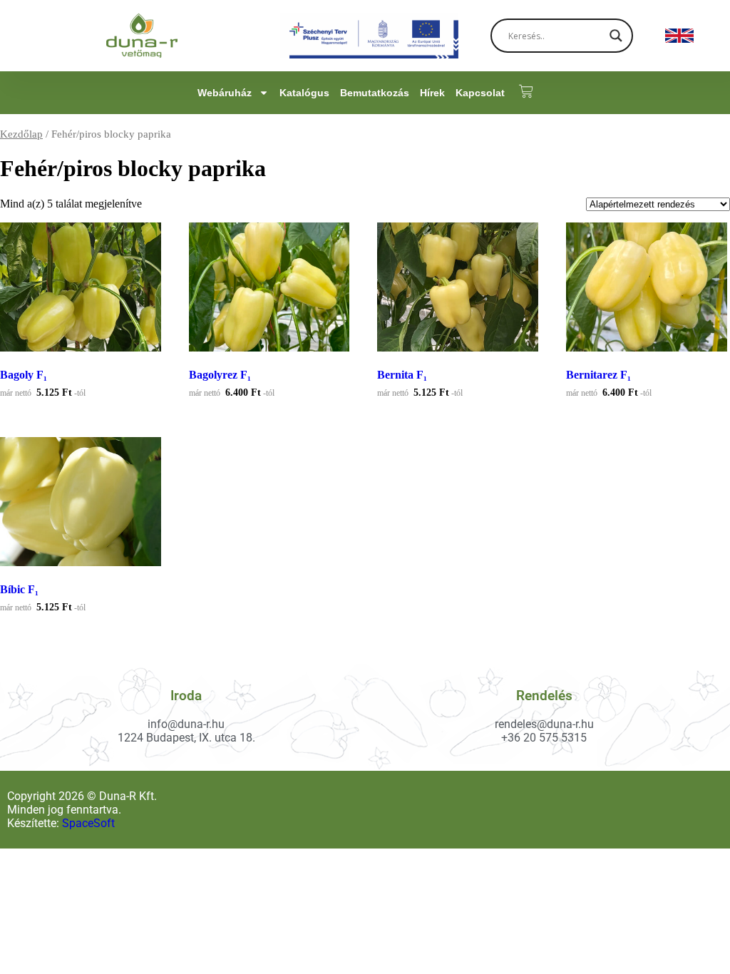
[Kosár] (519, 91)
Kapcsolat (480, 92)
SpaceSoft (88, 823)
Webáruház (224, 92)
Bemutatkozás (374, 92)
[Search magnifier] (616, 36)
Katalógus (304, 92)
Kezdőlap (21, 134)
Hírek (432, 92)
